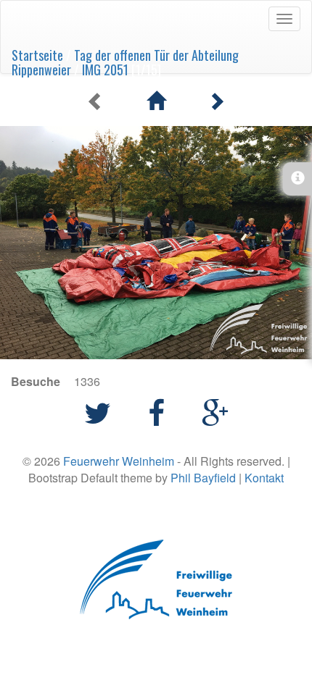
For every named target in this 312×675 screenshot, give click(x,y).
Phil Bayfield (203, 477)
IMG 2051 (105, 69)
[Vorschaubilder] (156, 101)
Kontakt (264, 477)
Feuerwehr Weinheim (118, 461)
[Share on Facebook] (160, 411)
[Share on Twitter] (102, 411)
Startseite (37, 55)
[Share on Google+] (215, 411)
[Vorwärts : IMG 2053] (216, 101)
